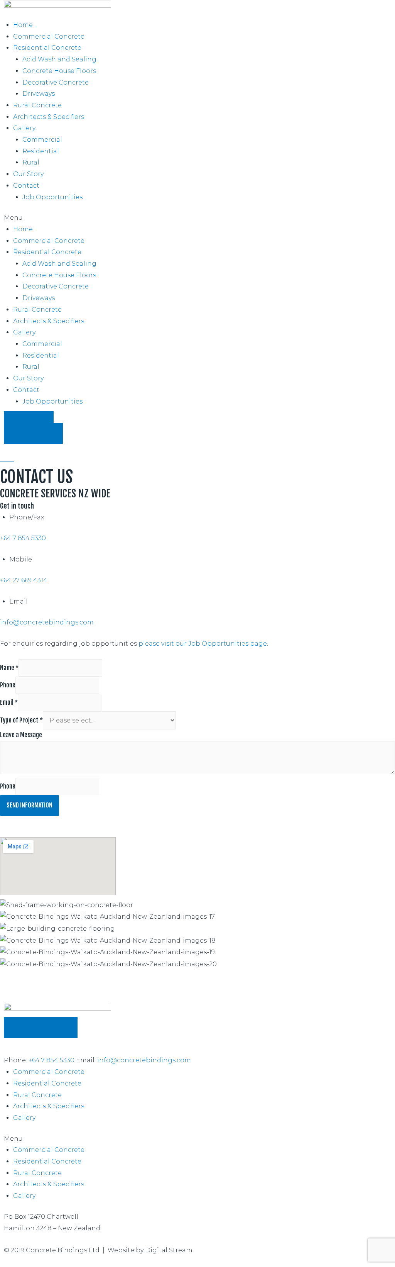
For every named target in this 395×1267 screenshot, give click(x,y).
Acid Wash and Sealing (59, 59)
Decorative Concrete (55, 82)
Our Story (28, 174)
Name (9, 668)
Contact (26, 185)
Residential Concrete (47, 47)
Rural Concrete (37, 105)
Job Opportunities (52, 197)
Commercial (42, 139)
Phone (7, 685)
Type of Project (21, 720)
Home (23, 25)
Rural (30, 162)
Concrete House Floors (59, 71)
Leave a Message (21, 735)
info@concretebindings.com (47, 622)
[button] (197, 218)
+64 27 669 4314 (23, 580)
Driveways (38, 93)
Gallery (24, 128)
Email (9, 702)
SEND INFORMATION (29, 805)
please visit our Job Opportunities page (202, 643)
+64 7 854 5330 (23, 538)
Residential (40, 151)
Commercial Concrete (48, 36)
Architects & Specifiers (48, 116)
